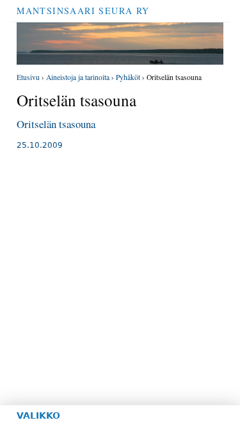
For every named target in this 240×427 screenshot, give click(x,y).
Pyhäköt (128, 77)
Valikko (38, 415)
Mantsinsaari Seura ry (83, 10)
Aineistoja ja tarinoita (77, 77)
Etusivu (28, 77)
